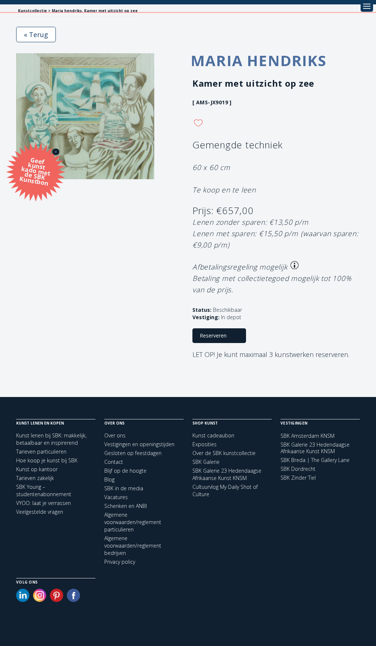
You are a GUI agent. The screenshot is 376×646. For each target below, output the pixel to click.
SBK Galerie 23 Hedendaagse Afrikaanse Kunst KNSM (226, 474)
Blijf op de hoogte (125, 470)
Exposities (204, 444)
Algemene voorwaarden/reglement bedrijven (132, 545)
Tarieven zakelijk (35, 477)
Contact (113, 461)
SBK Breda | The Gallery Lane (315, 460)
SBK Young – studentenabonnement (43, 490)
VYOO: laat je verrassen (43, 502)
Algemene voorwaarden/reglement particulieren (132, 522)
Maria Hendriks (258, 60)
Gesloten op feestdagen (133, 453)
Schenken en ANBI (125, 505)
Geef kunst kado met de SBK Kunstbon (35, 171)
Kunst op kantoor (37, 469)
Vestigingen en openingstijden (139, 444)
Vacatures (116, 497)
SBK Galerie (206, 461)
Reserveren (213, 335)
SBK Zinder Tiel (298, 477)
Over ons (115, 435)
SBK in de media (123, 488)
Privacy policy (119, 561)
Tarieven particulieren (41, 451)
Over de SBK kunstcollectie (224, 453)
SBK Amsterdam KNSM (308, 436)
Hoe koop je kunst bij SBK (46, 460)
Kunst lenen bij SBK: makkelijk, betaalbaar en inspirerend (51, 439)
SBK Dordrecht (298, 469)
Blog (109, 479)
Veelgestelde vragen (39, 511)
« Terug (36, 34)
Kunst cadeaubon (213, 435)
